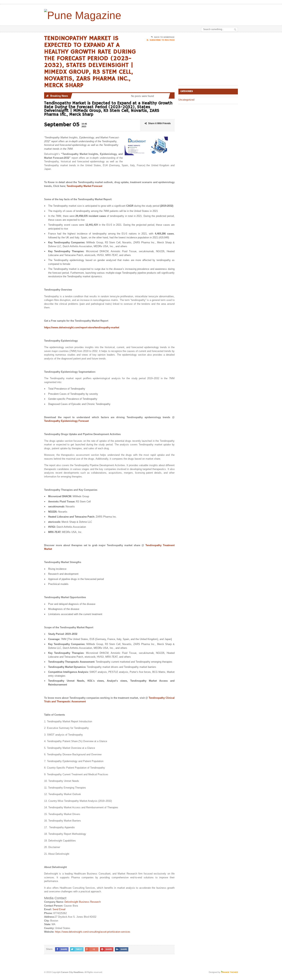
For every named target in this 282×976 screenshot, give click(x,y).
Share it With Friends (159, 123)
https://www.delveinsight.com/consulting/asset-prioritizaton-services (92, 931)
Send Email (59, 909)
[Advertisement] (193, 14)
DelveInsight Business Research (82, 901)
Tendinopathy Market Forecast (84, 186)
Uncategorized (186, 99)
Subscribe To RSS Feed (162, 40)
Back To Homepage (164, 37)
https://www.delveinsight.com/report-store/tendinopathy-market (81, 327)
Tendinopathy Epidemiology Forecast (66, 420)
